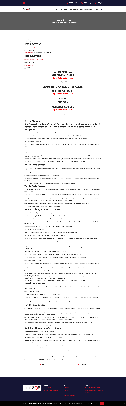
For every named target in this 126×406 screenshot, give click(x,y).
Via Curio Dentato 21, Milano (51, 390)
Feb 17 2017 (27, 39)
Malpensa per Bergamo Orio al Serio (94, 390)
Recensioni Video (73, 9)
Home (55, 9)
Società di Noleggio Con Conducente (33, 47)
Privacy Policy (67, 390)
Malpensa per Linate (90, 389)
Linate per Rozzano (90, 392)
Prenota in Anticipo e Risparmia (93, 394)
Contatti (96, 9)
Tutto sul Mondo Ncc (69, 395)
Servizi (60, 9)
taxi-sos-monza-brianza (62, 22)
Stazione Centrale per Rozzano (92, 387)
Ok (102, 403)
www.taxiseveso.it (28, 52)
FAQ (65, 392)
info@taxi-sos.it (47, 389)
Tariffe (65, 9)
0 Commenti (83, 364)
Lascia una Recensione (86, 9)
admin (43, 364)
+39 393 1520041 (47, 387)
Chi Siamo (66, 387)
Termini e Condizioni (69, 394)
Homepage (52, 22)
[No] (124, 403)
